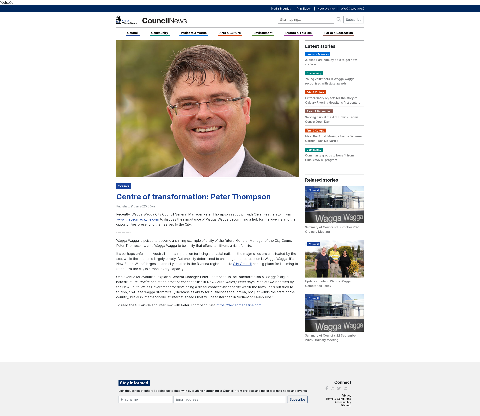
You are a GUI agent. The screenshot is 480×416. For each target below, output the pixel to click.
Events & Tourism (298, 33)
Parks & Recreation (338, 33)
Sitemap (345, 405)
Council (132, 33)
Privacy (346, 395)
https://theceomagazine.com (239, 305)
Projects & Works (194, 33)
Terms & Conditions (338, 398)
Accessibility (343, 402)
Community (159, 33)
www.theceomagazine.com (137, 219)
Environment (263, 33)
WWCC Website (351, 8)
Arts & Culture (230, 33)
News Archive (326, 8)
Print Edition (304, 8)
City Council (242, 264)
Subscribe (353, 20)
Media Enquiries (281, 8)
